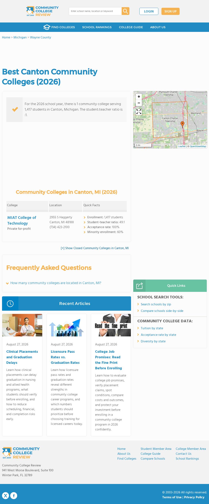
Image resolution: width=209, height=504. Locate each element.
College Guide (150, 453)
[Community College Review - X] (5, 496)
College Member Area (191, 449)
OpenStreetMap (198, 146)
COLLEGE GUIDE (131, 27)
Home (121, 449)
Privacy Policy (194, 497)
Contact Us (183, 453)
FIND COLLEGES (63, 27)
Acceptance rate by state (158, 335)
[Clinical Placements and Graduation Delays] (22, 326)
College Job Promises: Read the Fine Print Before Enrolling (108, 360)
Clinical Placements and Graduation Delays (22, 357)
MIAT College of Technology (21, 220)
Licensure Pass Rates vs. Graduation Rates (65, 357)
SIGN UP (171, 11)
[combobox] (92, 11)
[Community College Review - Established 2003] (42, 11)
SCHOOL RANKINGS (97, 27)
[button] (182, 124)
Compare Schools (153, 458)
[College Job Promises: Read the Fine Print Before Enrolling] (111, 326)
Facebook (14, 496)
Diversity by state (153, 341)
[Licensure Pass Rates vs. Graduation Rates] (67, 326)
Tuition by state (152, 328)
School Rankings (187, 458)
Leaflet (182, 146)
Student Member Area (156, 449)
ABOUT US (158, 27)
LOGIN (149, 11)
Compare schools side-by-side (162, 311)
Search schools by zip (156, 304)
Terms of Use (172, 497)
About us (123, 453)
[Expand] (139, 112)
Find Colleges (126, 458)
